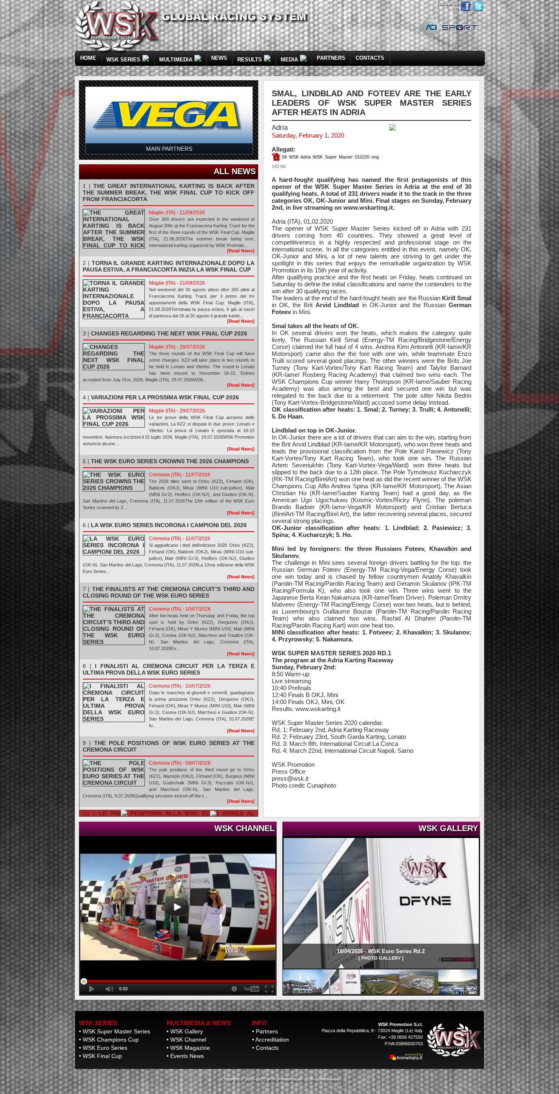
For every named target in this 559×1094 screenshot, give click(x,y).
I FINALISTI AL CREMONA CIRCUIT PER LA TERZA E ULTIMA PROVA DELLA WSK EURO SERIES (169, 669)
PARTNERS (331, 58)
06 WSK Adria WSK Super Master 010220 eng (329, 156)
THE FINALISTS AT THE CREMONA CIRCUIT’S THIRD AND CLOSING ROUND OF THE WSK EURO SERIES (169, 592)
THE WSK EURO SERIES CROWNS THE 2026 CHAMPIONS (170, 461)
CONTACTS (370, 58)
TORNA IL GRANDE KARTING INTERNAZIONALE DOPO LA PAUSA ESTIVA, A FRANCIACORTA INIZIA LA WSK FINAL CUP (169, 266)
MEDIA (289, 60)
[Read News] (241, 250)
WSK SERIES (123, 60)
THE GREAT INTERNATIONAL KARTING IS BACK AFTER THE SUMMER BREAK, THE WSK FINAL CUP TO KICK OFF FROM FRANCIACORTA (169, 192)
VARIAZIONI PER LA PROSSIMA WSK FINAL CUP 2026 (165, 397)
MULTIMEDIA (175, 60)
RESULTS (249, 60)
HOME (88, 58)
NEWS (219, 58)
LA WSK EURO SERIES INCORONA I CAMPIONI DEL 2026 (169, 525)
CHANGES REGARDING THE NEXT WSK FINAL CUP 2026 (169, 333)
